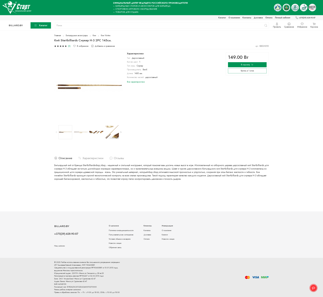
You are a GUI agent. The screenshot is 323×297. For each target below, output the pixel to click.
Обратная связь (115, 247)
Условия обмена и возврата (119, 239)
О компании (234, 17)
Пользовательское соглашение (121, 234)
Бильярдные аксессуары (77, 35)
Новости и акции (115, 243)
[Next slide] (119, 87)
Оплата (268, 17)
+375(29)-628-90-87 (307, 17)
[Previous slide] (58, 87)
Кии (94, 35)
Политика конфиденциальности (121, 230)
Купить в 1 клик (247, 70)
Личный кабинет (282, 17)
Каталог (222, 17)
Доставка (258, 17)
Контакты (247, 17)
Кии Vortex (105, 35)
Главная (57, 35)
